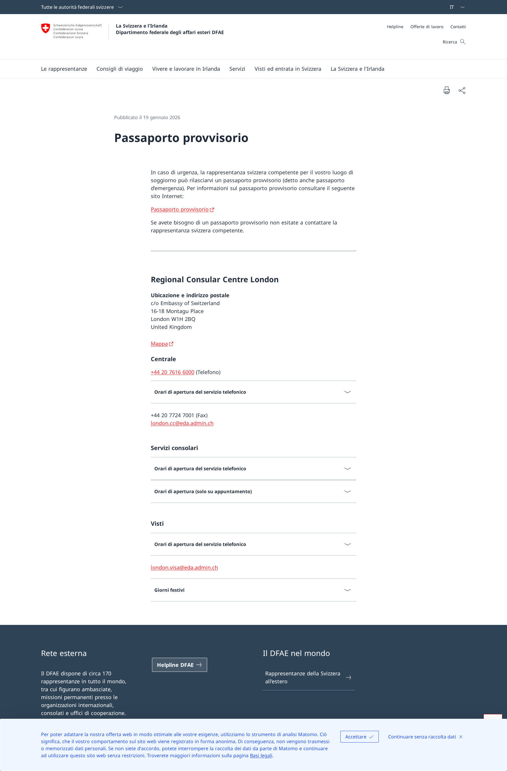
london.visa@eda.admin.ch (184, 567)
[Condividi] (461, 90)
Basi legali (261, 755)
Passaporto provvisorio (180, 209)
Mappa (159, 343)
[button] (64, 68)
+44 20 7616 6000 (172, 372)
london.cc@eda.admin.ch (182, 423)
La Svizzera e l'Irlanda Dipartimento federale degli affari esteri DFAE (170, 29)
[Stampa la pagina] (446, 90)
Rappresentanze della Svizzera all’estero (302, 677)
